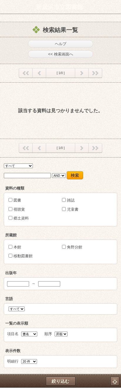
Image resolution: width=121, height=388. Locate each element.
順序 (48, 334)
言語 (9, 299)
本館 (17, 247)
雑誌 (71, 200)
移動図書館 (23, 256)
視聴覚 (19, 209)
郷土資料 (21, 218)
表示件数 (13, 350)
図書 (17, 200)
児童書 (72, 209)
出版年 (11, 273)
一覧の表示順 (16, 323)
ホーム (6, 7)
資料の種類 (14, 188)
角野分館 (74, 247)
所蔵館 (11, 235)
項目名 (13, 334)
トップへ (115, 381)
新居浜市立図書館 (59, 7)
